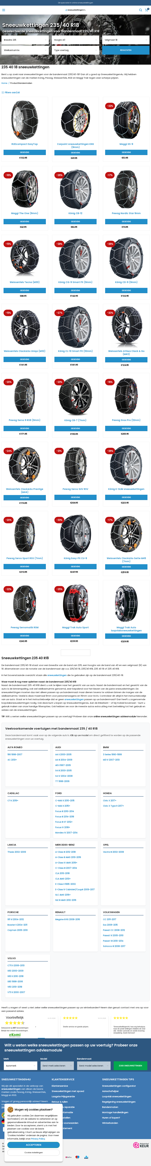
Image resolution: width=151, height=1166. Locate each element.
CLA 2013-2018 (62, 873)
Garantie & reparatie (63, 1107)
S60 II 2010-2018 (15, 976)
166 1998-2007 (15, 754)
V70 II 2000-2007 (16, 992)
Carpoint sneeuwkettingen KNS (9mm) (75, 146)
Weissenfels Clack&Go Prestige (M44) (24, 491)
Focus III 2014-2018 (64, 816)
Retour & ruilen (60, 1101)
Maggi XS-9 (126, 144)
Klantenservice (60, 1085)
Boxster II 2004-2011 (17, 924)
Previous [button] (32, 1025)
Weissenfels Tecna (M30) (25, 282)
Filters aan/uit (12, 92)
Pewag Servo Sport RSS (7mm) (24, 558)
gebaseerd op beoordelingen (14, 1028)
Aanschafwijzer (110, 1091)
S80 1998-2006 (15, 981)
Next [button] (148, 1025)
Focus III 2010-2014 (64, 811)
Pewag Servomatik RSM (24, 627)
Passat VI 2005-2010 (113, 935)
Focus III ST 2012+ (64, 821)
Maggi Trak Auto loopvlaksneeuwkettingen (126, 629)
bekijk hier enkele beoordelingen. (14, 1031)
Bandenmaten (110, 1107)
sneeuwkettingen (57, 675)
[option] (75, 1027)
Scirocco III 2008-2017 (114, 946)
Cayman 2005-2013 (18, 930)
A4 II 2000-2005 (63, 754)
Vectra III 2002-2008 (113, 851)
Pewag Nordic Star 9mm (126, 213)
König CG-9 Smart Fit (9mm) (75, 282)
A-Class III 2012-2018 (65, 851)
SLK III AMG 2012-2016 (65, 900)
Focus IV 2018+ (62, 827)
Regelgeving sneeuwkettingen (119, 1101)
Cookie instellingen (33, 1152)
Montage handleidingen (115, 1112)
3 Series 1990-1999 (112, 754)
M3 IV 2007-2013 (111, 759)
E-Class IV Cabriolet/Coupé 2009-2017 (75, 889)
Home (4, 83)
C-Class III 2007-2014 (66, 868)
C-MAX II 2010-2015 (64, 800)
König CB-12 (75, 213)
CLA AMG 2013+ (63, 878)
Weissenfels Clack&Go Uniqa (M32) (24, 351)
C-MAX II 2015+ (62, 805)
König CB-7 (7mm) (75, 420)
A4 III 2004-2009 (63, 759)
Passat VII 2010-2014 (113, 940)
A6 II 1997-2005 (63, 765)
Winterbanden (110, 1122)
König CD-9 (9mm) (126, 282)
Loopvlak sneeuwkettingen (116, 1096)
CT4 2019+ (13, 800)
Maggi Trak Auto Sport (75, 627)
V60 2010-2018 (15, 986)
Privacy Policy (38, 1138)
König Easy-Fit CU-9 (75, 558)
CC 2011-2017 (109, 919)
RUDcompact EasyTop (25, 144)
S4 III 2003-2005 (63, 770)
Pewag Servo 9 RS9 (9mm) (24, 420)
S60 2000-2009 (15, 970)
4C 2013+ (12, 759)
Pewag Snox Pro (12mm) (126, 420)
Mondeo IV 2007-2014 (66, 832)
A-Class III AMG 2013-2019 (68, 857)
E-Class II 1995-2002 (65, 884)
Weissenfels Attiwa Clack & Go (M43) (126, 353)
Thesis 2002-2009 (17, 851)
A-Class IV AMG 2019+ (66, 862)
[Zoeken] (141, 10)
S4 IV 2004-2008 (64, 775)
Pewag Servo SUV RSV (75, 489)
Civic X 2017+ (109, 800)
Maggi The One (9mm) (24, 213)
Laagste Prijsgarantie (63, 1096)
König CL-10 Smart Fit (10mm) (75, 351)
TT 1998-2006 (62, 781)
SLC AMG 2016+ (63, 894)
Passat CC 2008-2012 (114, 930)
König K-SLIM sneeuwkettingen (126, 489)
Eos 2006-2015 (110, 924)
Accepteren (33, 1145)
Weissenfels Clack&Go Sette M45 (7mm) (126, 560)
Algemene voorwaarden (65, 1122)
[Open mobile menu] (4, 10)
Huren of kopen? (111, 1117)
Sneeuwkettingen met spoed (68, 1091)
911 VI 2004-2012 (16, 919)
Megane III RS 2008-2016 (67, 919)
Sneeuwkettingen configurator (119, 1085)
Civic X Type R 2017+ (113, 805)
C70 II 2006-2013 (16, 965)
